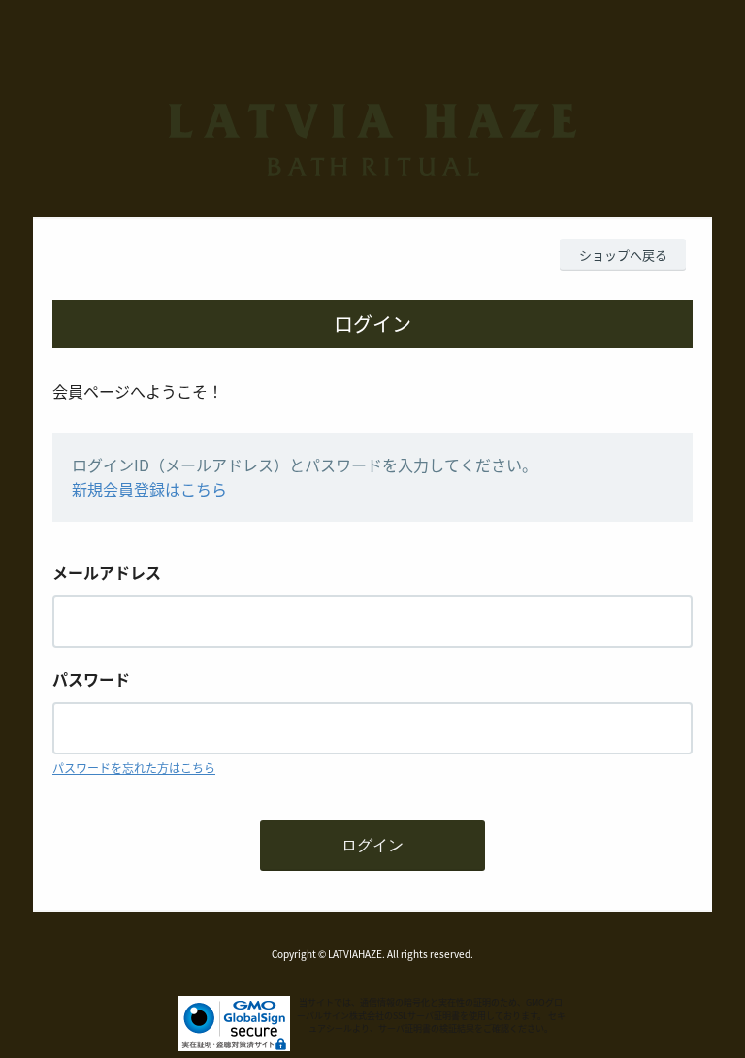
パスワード (91, 678)
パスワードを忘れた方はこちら (133, 767)
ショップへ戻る (623, 254)
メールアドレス (106, 572)
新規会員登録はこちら (149, 488)
